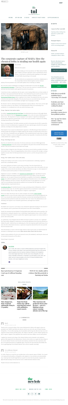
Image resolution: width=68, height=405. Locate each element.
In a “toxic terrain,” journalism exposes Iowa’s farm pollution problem (59, 112)
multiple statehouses (6, 144)
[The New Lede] (34, 12)
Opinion (18, 17)
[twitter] (35, 393)
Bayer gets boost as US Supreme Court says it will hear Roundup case (11, 273)
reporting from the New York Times (15, 113)
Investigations (39, 17)
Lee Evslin (11, 246)
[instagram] (32, 393)
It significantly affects (6, 187)
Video (27, 17)
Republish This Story (59, 133)
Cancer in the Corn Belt (58, 29)
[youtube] (39, 393)
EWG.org (48, 389)
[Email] (9, 262)
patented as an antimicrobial (26, 173)
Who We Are (21, 389)
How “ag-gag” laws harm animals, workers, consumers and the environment (58, 121)
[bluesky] (28, 393)
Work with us (35, 389)
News (11, 17)
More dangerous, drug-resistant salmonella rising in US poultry (7, 304)
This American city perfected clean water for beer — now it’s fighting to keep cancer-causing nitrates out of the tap (40, 306)
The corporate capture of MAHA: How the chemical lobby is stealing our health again (23, 60)
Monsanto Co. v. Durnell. (21, 115)
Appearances (53, 17)
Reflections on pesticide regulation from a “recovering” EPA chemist (59, 95)
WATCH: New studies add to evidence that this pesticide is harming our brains (38, 273)
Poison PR (54, 50)
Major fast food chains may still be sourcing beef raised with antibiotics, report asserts (24, 305)
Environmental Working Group (8, 97)
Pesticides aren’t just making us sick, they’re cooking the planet (58, 104)
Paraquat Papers (56, 40)
